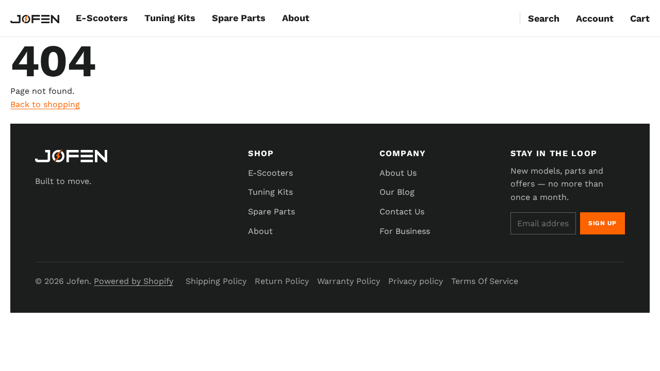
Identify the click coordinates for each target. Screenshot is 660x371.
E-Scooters (102, 18)
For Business (405, 231)
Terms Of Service (484, 281)
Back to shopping (45, 104)
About (295, 18)
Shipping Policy (216, 281)
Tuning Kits (169, 18)
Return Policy (282, 281)
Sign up (602, 223)
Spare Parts (239, 18)
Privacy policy (415, 281)
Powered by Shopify (133, 281)
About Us (398, 173)
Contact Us (402, 211)
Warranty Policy (348, 281)
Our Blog (397, 192)
